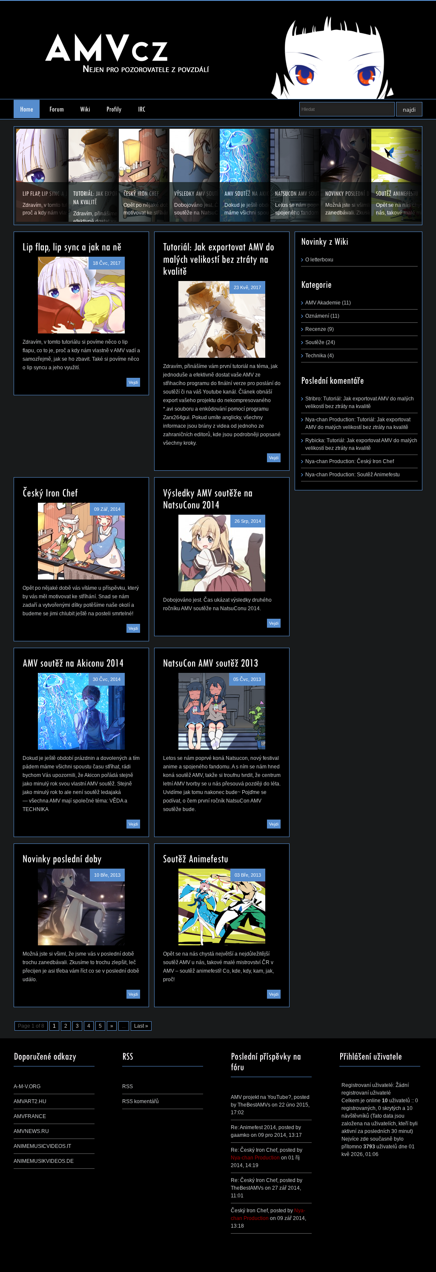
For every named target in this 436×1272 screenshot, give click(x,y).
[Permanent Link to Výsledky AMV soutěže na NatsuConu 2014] (209, 497)
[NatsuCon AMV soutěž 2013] (222, 711)
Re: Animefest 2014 (253, 1127)
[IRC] (142, 109)
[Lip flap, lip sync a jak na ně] (81, 295)
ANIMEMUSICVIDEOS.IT (42, 1146)
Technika (315, 356)
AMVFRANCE (30, 1116)
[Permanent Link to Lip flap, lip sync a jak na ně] (72, 246)
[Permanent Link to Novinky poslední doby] (62, 858)
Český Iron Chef (375, 461)
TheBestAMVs (254, 1105)
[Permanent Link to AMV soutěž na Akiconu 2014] (73, 662)
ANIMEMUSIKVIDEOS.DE (44, 1161)
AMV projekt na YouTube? (261, 1097)
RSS (127, 1086)
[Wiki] (85, 109)
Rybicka (314, 440)
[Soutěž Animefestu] (222, 907)
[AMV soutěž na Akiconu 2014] (81, 711)
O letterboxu (319, 260)
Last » (141, 1026)
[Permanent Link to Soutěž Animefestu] (196, 858)
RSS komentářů (140, 1101)
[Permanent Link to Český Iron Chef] (50, 491)
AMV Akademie (323, 303)
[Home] (27, 109)
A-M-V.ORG (27, 1086)
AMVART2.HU (30, 1101)
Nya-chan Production (255, 1158)
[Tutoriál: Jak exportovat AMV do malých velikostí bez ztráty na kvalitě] (222, 319)
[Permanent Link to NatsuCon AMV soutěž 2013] (210, 662)
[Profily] (114, 109)
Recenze (315, 329)
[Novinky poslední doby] (81, 907)
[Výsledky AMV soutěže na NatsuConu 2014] (222, 553)
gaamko (240, 1135)
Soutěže (314, 342)
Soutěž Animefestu (378, 475)
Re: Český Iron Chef (254, 1150)
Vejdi (133, 382)
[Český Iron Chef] (81, 541)
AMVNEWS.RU (31, 1131)
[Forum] (56, 109)
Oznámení (317, 316)
